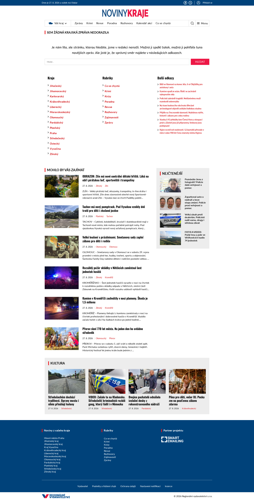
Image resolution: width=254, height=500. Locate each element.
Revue (99, 23)
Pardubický (56, 122)
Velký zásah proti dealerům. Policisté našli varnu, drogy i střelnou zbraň (195, 218)
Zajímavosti (111, 117)
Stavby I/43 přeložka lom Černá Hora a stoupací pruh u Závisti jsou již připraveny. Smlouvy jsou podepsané (181, 122)
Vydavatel (82, 486)
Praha (53, 133)
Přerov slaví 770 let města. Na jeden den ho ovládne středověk (112, 330)
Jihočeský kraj (51, 441)
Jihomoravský (58, 91)
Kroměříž (109, 277)
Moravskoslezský (60, 112)
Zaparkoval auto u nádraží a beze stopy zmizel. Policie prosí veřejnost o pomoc (195, 202)
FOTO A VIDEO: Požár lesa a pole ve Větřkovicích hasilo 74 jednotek (195, 236)
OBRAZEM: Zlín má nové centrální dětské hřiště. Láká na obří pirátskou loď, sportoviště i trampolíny (115, 178)
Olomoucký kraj (52, 459)
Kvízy (108, 96)
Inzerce (168, 486)
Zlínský (54, 154)
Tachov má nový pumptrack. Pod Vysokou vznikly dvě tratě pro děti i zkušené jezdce (113, 208)
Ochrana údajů (128, 486)
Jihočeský (56, 85)
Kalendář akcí (144, 23)
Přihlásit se (207, 2)
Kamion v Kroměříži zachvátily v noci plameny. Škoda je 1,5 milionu (115, 300)
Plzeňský (55, 127)
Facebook (185, 3)
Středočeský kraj (52, 468)
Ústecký (55, 143)
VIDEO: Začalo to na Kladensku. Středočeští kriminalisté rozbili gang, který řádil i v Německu (106, 400)
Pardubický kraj (52, 462)
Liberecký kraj (51, 453)
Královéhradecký (60, 101)
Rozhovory (127, 23)
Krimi (89, 23)
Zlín (106, 186)
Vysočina (55, 148)
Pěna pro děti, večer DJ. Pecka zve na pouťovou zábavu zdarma (186, 400)
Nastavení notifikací (150, 486)
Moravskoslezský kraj (55, 456)
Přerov (112, 338)
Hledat (200, 61)
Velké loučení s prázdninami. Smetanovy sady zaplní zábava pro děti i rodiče (112, 239)
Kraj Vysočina (51, 447)
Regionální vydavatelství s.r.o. (197, 496)
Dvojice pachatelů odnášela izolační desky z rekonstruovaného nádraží (144, 400)
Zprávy (79, 23)
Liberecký (56, 106)
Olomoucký (56, 117)
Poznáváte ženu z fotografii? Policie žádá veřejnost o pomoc (194, 183)
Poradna (112, 23)
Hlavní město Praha (54, 438)
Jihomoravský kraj (53, 444)
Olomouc (113, 247)
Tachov (109, 216)
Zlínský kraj (50, 471)
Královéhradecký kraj (55, 450)
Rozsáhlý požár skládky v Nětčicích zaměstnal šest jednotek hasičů (112, 270)
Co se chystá (163, 23)
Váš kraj (58, 23)
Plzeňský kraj (50, 465)
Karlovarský (57, 96)
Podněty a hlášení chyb (104, 486)
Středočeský (57, 138)
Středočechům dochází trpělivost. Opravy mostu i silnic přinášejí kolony (63, 400)
